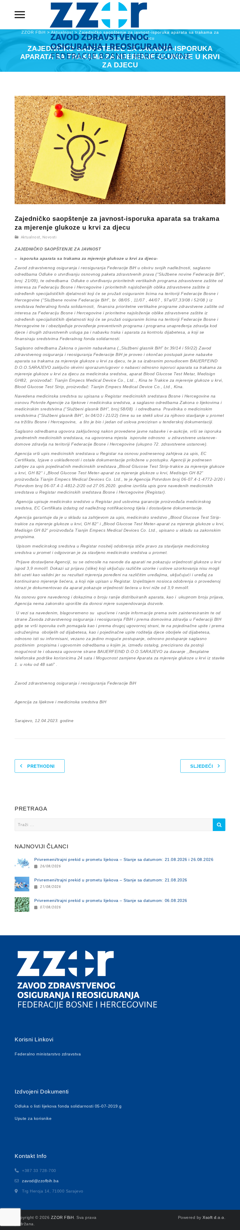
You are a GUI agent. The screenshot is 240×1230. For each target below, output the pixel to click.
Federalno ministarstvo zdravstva (48, 1054)
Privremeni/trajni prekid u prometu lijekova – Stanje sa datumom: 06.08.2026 (110, 900)
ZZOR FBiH (62, 1217)
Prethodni (41, 766)
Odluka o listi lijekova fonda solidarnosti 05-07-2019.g (68, 1106)
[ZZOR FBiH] (120, 31)
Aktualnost (30, 237)
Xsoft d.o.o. (214, 1217)
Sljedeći (201, 766)
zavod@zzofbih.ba (40, 1180)
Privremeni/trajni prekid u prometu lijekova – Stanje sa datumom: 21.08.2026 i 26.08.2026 (123, 859)
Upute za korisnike (33, 1118)
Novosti (49, 237)
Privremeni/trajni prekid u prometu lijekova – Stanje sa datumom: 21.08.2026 (110, 880)
